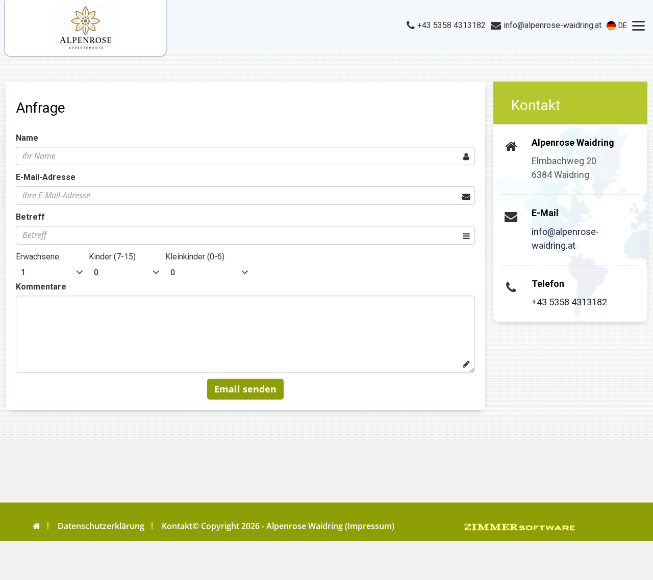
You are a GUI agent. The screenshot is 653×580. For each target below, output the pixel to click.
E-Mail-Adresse (46, 177)
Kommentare (41, 287)
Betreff (30, 217)
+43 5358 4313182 (569, 302)
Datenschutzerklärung (101, 526)
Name (27, 138)
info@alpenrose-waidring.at (565, 238)
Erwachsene (37, 256)
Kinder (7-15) (112, 256)
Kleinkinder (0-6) (194, 256)
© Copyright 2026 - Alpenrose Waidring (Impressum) (293, 526)
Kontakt (177, 526)
